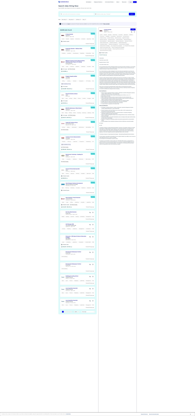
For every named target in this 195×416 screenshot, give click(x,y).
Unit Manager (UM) (70, 224)
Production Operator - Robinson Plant (74, 48)
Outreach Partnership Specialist (73, 168)
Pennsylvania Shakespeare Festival (73, 251)
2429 (76, 311)
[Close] (190, 414)
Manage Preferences (144, 414)
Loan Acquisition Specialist (72, 288)
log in (69, 23)
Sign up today (106, 23)
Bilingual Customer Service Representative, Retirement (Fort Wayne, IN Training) (75, 61)
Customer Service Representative (73, 136)
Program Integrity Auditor (71, 76)
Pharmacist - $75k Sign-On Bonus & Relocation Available (76, 237)
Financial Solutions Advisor (72, 93)
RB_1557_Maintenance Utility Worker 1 (74, 108)
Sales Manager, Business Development (74, 183)
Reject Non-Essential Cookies (154, 414)
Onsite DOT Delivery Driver (72, 122)
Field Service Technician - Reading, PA (74, 154)
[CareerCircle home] (63, 2)
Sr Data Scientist (69, 34)
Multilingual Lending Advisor (72, 276)
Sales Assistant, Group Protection (73, 197)
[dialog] (97, 414)
